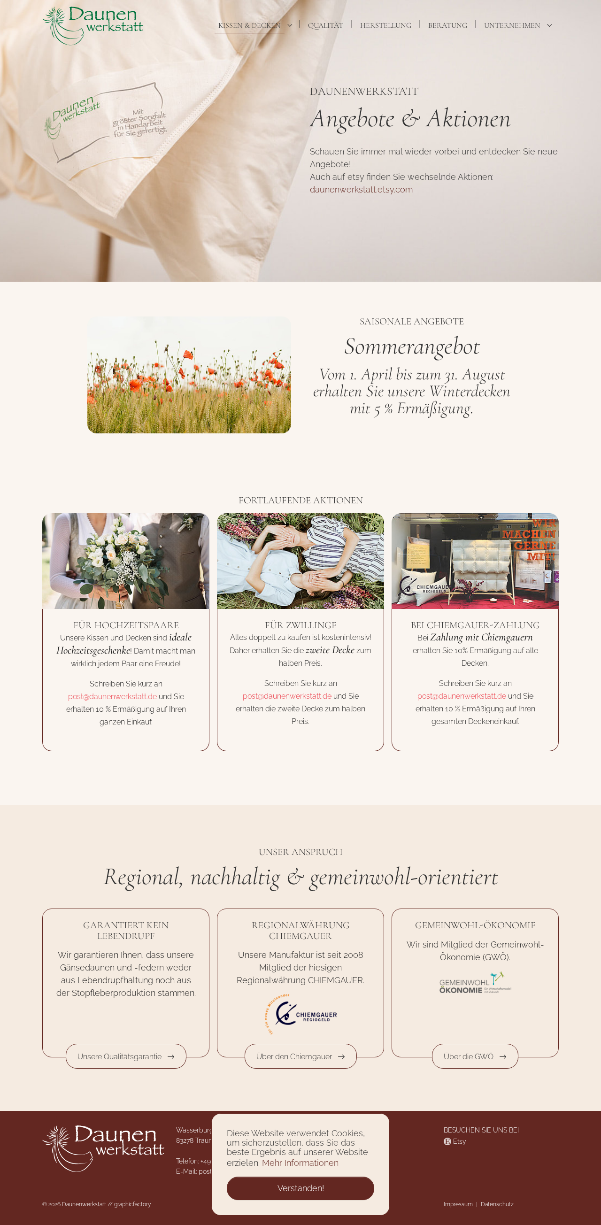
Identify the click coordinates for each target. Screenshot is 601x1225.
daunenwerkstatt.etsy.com (361, 189)
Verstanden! (300, 1188)
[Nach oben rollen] (579, 1203)
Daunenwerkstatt (84, 1204)
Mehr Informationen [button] (300, 1163)
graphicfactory (132, 1204)
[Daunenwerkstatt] (92, 25)
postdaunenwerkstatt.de (112, 696)
